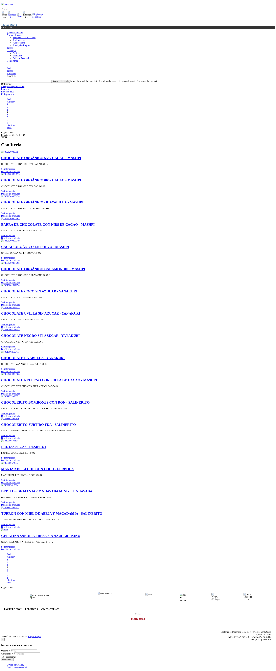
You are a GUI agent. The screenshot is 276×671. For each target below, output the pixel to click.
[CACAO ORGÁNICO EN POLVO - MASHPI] (10, 240)
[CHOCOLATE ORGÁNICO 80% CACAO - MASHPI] (10, 174)
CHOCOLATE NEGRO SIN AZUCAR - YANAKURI (40, 336)
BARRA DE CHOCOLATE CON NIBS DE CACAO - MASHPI (48, 224)
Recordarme (10, 657)
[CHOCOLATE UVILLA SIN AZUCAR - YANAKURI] (10, 307)
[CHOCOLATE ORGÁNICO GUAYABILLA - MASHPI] (10, 196)
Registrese (36, 17)
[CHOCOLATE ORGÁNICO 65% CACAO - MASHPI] (10, 152)
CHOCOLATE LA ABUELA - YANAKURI (33, 358)
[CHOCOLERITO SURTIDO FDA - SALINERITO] (10, 418)
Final (9, 127)
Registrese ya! (34, 636)
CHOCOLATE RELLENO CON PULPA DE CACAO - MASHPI (49, 380)
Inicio (9, 99)
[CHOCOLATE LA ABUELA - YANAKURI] (10, 352)
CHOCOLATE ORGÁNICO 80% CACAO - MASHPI (41, 180)
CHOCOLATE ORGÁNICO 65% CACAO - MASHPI (41, 158)
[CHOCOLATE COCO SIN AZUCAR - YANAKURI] (10, 285)
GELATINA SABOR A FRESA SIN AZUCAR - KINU (40, 536)
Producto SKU (8, 91)
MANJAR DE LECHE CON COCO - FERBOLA (37, 469)
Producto (5, 89)
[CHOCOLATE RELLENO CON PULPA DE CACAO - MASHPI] (10, 374)
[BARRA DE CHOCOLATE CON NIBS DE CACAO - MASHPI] (10, 218)
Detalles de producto (10, 171)
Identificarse (7, 660)
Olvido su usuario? (15, 665)
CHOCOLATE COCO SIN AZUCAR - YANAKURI (39, 291)
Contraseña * (7, 653)
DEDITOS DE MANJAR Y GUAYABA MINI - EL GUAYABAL (48, 491)
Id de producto (7, 94)
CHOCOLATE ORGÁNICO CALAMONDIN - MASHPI (43, 269)
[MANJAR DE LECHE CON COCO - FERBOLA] (9, 463)
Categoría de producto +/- (12, 86)
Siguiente (11, 125)
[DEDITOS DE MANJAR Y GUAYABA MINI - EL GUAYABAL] (9, 485)
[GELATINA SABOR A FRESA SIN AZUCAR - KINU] (4, 529)
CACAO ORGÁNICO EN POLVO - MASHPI (35, 247)
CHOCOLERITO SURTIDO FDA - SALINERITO (38, 425)
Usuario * (5, 650)
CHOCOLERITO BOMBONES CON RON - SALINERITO (45, 402)
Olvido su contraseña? (17, 667)
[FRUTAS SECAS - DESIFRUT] (9, 440)
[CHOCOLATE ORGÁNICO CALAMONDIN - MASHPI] (10, 263)
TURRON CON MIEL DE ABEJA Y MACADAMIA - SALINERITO (51, 513)
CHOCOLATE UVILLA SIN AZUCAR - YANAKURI (40, 313)
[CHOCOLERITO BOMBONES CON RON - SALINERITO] (9, 396)
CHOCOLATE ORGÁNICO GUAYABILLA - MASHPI (42, 202)
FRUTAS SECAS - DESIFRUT (23, 447)
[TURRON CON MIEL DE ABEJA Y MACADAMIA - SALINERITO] (10, 507)
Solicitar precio (8, 169)
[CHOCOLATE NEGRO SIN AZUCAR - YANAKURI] (10, 329)
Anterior (11, 101)
